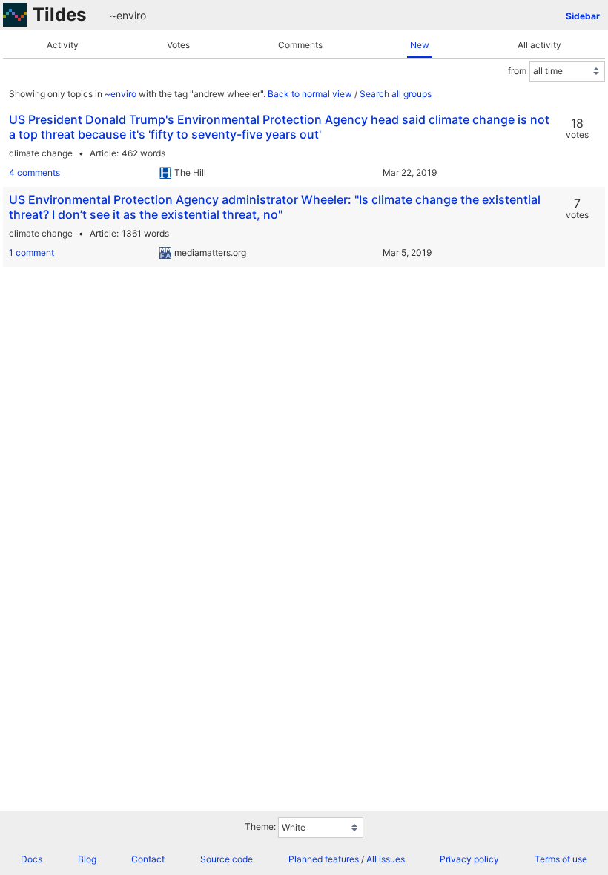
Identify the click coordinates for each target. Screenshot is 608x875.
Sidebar (583, 16)
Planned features (323, 859)
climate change (41, 153)
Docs (31, 859)
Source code (226, 859)
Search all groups (396, 93)
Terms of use (561, 859)
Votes (178, 44)
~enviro (128, 15)
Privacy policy (469, 859)
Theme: (260, 826)
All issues (385, 859)
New (419, 44)
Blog (87, 859)
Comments (300, 44)
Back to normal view (310, 93)
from (517, 70)
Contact (148, 859)
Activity (63, 44)
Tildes (59, 14)
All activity (539, 44)
